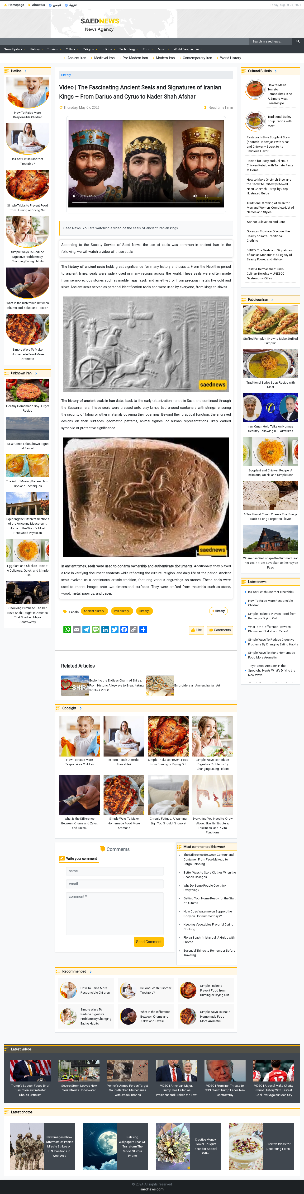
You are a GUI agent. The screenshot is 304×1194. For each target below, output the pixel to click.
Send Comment (149, 942)
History (66, 75)
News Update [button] (13, 49)
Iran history (122, 611)
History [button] (35, 49)
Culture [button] (71, 49)
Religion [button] (89, 49)
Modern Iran (165, 58)
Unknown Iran (22, 373)
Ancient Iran (76, 58)
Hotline (17, 71)
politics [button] (107, 49)
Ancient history (94, 611)
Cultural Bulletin (260, 71)
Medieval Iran (104, 58)
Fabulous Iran (259, 299)
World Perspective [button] (186, 49)
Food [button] (147, 49)
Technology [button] (127, 49)
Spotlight (70, 708)
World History (230, 58)
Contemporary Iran (197, 58)
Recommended (75, 971)
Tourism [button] (53, 49)
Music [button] (162, 49)
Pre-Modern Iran (135, 58)
